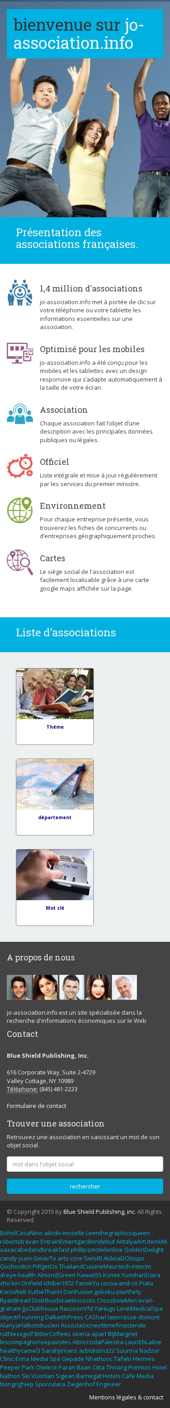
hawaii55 (89, 1275)
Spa (54, 1359)
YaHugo (105, 1308)
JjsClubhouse (40, 1308)
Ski (26, 1376)
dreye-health (18, 1275)
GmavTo (44, 1258)
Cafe (128, 1376)
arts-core (70, 1258)
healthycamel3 (20, 1350)
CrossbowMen (117, 1300)
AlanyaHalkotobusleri (29, 1325)
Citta (98, 1367)
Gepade (73, 1359)
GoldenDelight (144, 1250)
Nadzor (149, 1350)
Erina (22, 1359)
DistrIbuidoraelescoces (64, 1300)
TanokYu (87, 1283)
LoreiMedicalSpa (140, 1308)
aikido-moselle (64, 1233)
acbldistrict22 (97, 1350)
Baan (84, 1367)
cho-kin (10, 1283)
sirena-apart (89, 1334)
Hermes (144, 1359)
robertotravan (19, 1241)
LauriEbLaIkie (143, 1342)
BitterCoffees (52, 1334)
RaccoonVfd (76, 1308)
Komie (111, 1275)
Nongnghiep (17, 1384)
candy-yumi (16, 1258)
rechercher (85, 1186)
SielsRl (93, 1258)
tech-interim (134, 1266)
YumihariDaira (140, 1275)
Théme (55, 727)
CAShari (96, 1317)
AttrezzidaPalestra (98, 1342)
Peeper (10, 1367)
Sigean (65, 1376)
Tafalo (122, 1359)
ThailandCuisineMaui (88, 1266)
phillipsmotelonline (97, 1250)
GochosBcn (15, 1266)
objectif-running (22, 1317)
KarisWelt (13, 1292)
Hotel (159, 1367)
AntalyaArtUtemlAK (142, 1241)
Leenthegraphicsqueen (118, 1233)
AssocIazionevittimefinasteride (103, 1325)
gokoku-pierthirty (117, 1292)
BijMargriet (122, 1334)
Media (39, 1359)
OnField (31, 1283)
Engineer (109, 1384)
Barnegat (89, 1376)
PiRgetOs (45, 1266)
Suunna (127, 1350)
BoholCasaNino (21, 1233)
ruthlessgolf (16, 1334)
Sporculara (50, 1384)
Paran (66, 1367)
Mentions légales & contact (126, 1397)
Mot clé (55, 908)
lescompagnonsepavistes (35, 1342)
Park (28, 1367)
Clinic (7, 1359)
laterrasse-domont (134, 1317)
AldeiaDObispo (124, 1258)
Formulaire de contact (36, 1106)
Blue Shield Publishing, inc (99, 1212)
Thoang (116, 1367)
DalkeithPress (64, 1317)
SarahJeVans (60, 1350)
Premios (139, 1367)
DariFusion (78, 1292)
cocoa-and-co (119, 1283)
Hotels (112, 1376)
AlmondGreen (56, 1275)
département (55, 817)
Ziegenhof (81, 1384)
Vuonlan (42, 1376)
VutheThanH (45, 1292)
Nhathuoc (99, 1359)
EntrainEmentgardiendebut (77, 1241)
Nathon (10, 1376)
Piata (146, 1283)
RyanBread (15, 1300)
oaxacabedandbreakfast (34, 1250)
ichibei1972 (59, 1283)
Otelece (46, 1367)
